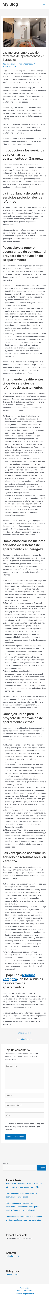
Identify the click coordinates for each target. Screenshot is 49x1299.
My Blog (10, 4)
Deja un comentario (10, 64)
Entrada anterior (24, 1033)
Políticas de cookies (25, 1291)
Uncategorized (26, 64)
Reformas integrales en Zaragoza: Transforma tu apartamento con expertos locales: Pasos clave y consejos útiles (22, 1206)
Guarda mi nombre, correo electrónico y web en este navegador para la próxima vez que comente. (24, 1126)
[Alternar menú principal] (44, 4)
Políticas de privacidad (24, 1294)
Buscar (5, 1163)
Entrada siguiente (24, 1039)
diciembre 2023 (12, 1256)
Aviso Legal (24, 1288)
